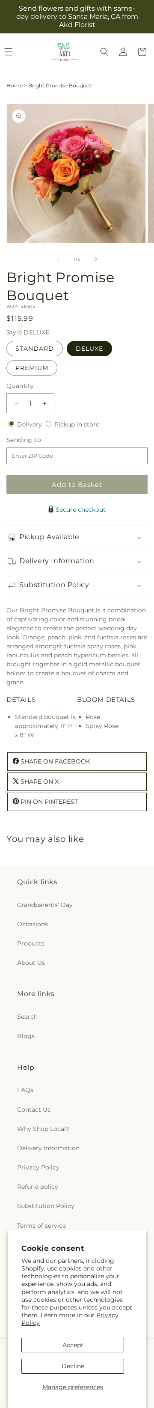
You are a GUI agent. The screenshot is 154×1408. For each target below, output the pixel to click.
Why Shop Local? (43, 1129)
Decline (73, 1366)
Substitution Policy (45, 1206)
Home (14, 85)
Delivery (30, 424)
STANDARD (34, 348)
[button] (104, 51)
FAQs (25, 1090)
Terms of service (41, 1225)
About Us (31, 963)
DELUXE (89, 348)
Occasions (32, 924)
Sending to (36, 440)
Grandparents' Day (45, 905)
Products (30, 943)
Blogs (26, 1036)
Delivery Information (48, 1148)
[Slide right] (95, 259)
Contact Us (33, 1109)
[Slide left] (58, 259)
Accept (72, 1345)
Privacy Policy (38, 1167)
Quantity (20, 386)
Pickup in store (76, 424)
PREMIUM (31, 368)
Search (27, 1016)
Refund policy (37, 1186)
